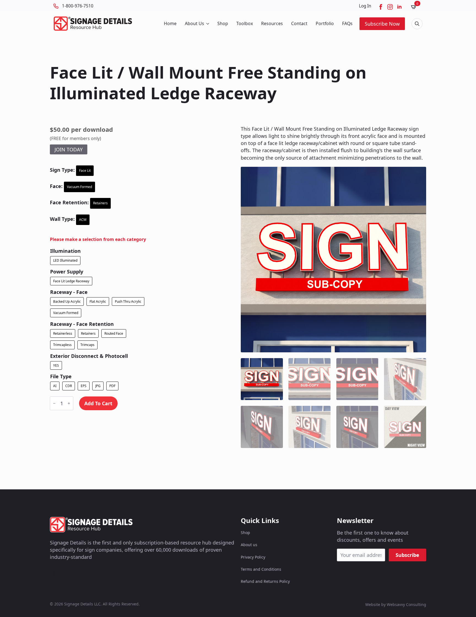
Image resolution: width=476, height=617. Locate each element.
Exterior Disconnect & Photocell (89, 355)
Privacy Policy (253, 557)
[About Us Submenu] (207, 23)
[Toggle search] (417, 23)
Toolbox (244, 23)
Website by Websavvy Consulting (395, 604)
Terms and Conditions (261, 569)
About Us (194, 23)
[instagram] (390, 7)
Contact (299, 23)
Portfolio (325, 23)
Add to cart (98, 403)
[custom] (53, 573)
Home (170, 23)
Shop (222, 23)
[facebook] (380, 7)
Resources (272, 23)
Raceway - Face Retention (82, 323)
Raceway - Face (69, 291)
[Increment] (69, 403)
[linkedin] (399, 7)
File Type (61, 376)
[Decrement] (54, 403)
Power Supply (66, 271)
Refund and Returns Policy (265, 581)
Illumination (65, 250)
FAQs (347, 23)
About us (249, 544)
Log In (365, 6)
